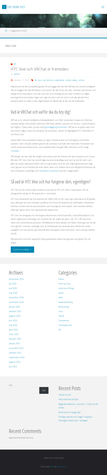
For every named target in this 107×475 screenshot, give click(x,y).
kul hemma (48, 80)
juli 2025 (12, 283)
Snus (61, 311)
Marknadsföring (66, 302)
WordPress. (61, 466)
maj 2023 (13, 325)
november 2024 (16, 302)
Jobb (61, 297)
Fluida (51, 466)
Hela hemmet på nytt (68, 399)
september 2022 (17, 357)
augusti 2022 (14, 362)
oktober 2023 (15, 311)
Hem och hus (65, 283)
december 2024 (16, 297)
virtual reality (71, 80)
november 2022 (16, 348)
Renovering (64, 306)
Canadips (15, 150)
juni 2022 (13, 366)
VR (15, 64)
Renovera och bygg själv (70, 412)
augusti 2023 (14, 316)
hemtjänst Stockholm (49, 170)
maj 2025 (13, 293)
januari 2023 (14, 343)
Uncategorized (65, 325)
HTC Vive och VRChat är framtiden (39, 69)
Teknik (61, 316)
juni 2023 (13, 320)
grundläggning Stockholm (56, 127)
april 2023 (13, 329)
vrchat (81, 80)
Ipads (61, 293)
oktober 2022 (15, 352)
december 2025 (16, 279)
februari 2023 (15, 339)
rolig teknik (59, 80)
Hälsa (61, 279)
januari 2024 (14, 306)
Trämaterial (64, 320)
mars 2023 (14, 334)
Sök (10, 385)
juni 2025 (13, 288)
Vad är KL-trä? (65, 394)
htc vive (38, 80)
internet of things (66, 288)
